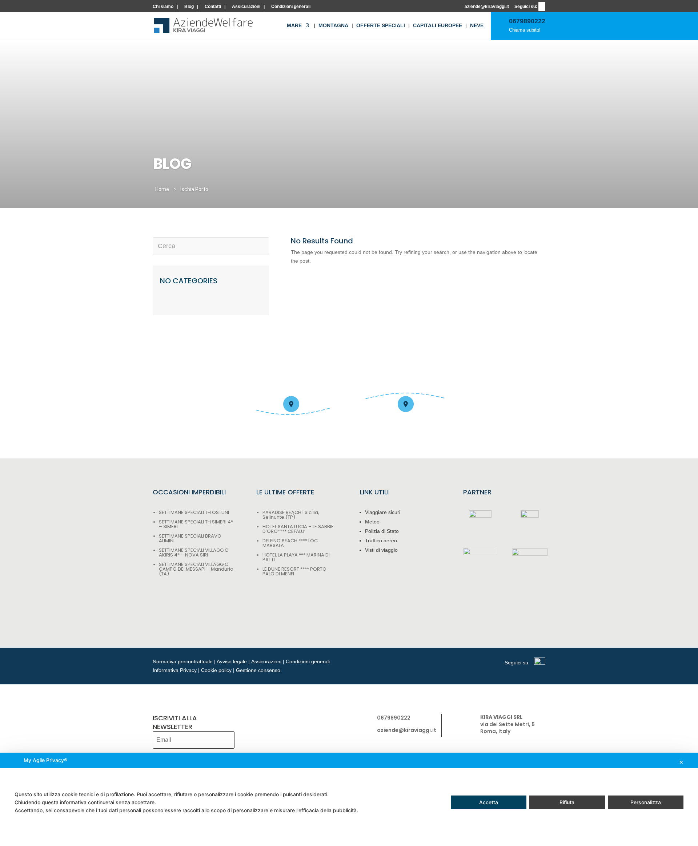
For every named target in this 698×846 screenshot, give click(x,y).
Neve (477, 25)
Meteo (372, 522)
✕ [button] (681, 762)
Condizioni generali (290, 6)
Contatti (213, 6)
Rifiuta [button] (566, 802)
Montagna (333, 25)
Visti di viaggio (381, 550)
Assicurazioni (246, 6)
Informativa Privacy (175, 670)
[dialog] (349, 799)
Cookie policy (216, 670)
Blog (189, 6)
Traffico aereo (381, 540)
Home (162, 189)
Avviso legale (232, 661)
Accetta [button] (488, 802)
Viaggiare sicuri (382, 512)
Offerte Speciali (380, 25)
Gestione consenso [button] (258, 670)
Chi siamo (163, 6)
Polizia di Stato (382, 531)
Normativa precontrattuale (183, 661)
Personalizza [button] (645, 802)
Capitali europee (437, 25)
